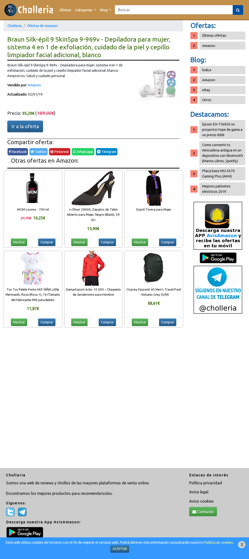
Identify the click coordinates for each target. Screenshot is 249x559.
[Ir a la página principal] (29, 10)
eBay (206, 90)
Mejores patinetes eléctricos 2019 (216, 189)
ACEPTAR (120, 549)
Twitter (40, 152)
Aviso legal (198, 492)
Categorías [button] (84, 10)
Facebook (19, 152)
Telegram (108, 152)
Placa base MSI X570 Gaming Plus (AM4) (218, 173)
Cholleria (15, 26)
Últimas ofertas (214, 35)
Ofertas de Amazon (42, 26)
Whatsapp (84, 152)
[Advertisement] (217, 393)
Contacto (205, 511)
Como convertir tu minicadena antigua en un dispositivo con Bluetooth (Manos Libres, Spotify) (222, 153)
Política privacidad (205, 483)
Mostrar (19, 242)
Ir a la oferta (25, 126)
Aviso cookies (201, 501)
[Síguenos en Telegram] (218, 289)
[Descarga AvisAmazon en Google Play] (218, 225)
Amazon (34, 85)
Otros (206, 100)
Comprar (46, 242)
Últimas (65, 10)
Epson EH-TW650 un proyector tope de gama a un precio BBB (222, 129)
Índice (206, 70)
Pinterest (61, 152)
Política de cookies (218, 542)
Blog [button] (104, 10)
